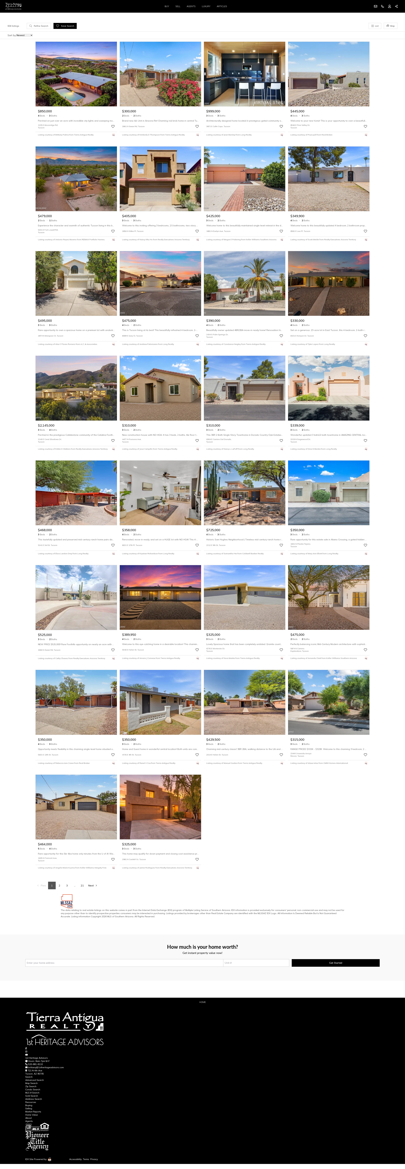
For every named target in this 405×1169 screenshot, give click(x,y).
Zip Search (30, 1086)
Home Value (31, 1114)
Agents (191, 6)
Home (202, 1002)
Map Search (31, 1083)
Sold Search (31, 1095)
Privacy (94, 1159)
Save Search (67, 25)
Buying (28, 1105)
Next (91, 885)
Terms (86, 1159)
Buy (167, 6)
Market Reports (33, 1111)
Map (392, 25)
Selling (28, 1108)
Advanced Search (34, 1080)
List (377, 25)
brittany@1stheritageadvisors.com (46, 1067)
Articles (222, 6)
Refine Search (40, 25)
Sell (177, 6)
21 (82, 885)
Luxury (206, 6)
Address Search (33, 1099)
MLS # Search (32, 1092)
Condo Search (32, 1089)
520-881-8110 (35, 1064)
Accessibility (75, 1159)
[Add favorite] (113, 126)
